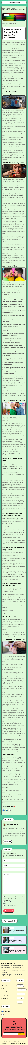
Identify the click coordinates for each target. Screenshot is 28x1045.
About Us (4, 985)
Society (20, 1002)
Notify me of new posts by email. (12, 905)
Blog (2, 988)
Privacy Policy (5, 998)
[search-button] (3, 2)
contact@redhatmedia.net (8, 976)
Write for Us (5, 995)
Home (3, 8)
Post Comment (9, 910)
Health (13, 8)
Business (21, 985)
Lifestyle (8, 8)
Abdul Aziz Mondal (12, 824)
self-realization (8, 262)
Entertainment (22, 989)
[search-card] (6, 930)
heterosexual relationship (8, 155)
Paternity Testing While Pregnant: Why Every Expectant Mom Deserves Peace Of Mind (13, 801)
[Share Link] (3, 810)
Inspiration (21, 994)
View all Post (6, 841)
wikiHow (4, 380)
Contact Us (4, 992)
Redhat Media (15, 1043)
